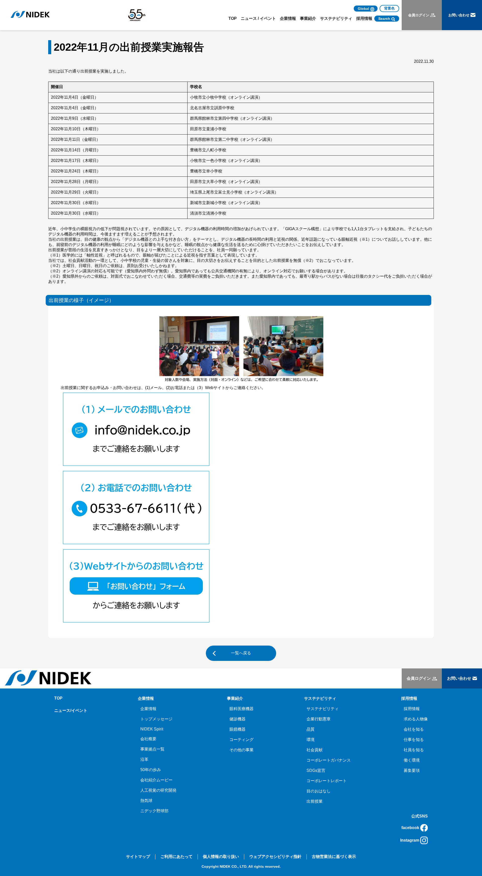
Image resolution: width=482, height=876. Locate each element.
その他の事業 (241, 750)
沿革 (144, 759)
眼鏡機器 (237, 729)
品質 (311, 729)
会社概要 (148, 739)
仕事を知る (414, 739)
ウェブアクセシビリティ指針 (275, 856)
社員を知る (414, 750)
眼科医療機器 (241, 709)
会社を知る (414, 729)
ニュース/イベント (70, 710)
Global (363, 9)
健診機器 (237, 719)
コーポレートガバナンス (329, 760)
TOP (232, 18)
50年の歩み (150, 770)
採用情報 (412, 709)
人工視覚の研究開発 (158, 790)
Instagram (409, 840)
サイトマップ (138, 856)
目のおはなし (319, 791)
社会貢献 (315, 750)
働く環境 (412, 760)
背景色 (389, 8)
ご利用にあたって (176, 856)
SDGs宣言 (316, 770)
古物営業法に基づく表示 (334, 856)
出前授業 (315, 801)
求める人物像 (416, 719)
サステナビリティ (323, 709)
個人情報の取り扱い (221, 856)
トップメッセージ (156, 719)
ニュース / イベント (258, 18)
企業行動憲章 (319, 719)
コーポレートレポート (327, 781)
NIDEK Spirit (151, 729)
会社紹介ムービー (156, 780)
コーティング (241, 739)
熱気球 (146, 800)
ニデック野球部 (154, 811)
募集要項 (412, 770)
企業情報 (148, 709)
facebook (410, 828)
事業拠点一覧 (152, 749)
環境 (311, 739)
